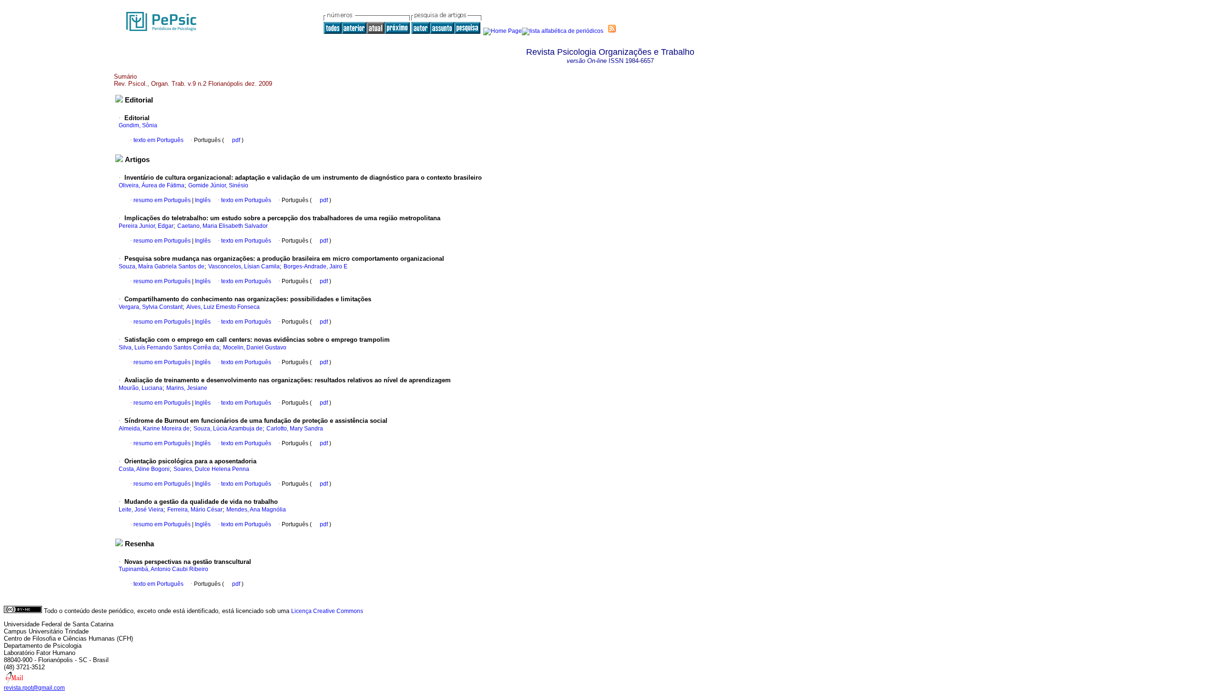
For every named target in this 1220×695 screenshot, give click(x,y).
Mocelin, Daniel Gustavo (254, 347)
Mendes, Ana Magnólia (256, 509)
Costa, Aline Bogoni (144, 469)
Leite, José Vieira (141, 509)
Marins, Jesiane (186, 388)
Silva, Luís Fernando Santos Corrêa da (169, 347)
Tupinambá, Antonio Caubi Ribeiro (163, 569)
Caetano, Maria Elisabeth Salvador (222, 226)
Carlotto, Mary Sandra (294, 428)
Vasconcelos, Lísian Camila (244, 266)
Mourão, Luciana (141, 388)
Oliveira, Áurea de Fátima (151, 185)
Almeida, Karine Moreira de (154, 428)
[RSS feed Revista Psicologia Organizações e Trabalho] (612, 28)
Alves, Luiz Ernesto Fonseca (223, 307)
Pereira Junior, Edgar (146, 226)
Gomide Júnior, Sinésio (218, 185)
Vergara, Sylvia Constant (151, 307)
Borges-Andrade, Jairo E (315, 266)
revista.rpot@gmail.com (34, 688)
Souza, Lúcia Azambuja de (228, 428)
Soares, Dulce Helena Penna (211, 469)
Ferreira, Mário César (195, 509)
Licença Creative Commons (327, 611)
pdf (237, 140)
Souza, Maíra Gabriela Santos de (161, 266)
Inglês (202, 200)
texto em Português (158, 140)
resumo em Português (162, 200)
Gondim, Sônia (138, 125)
